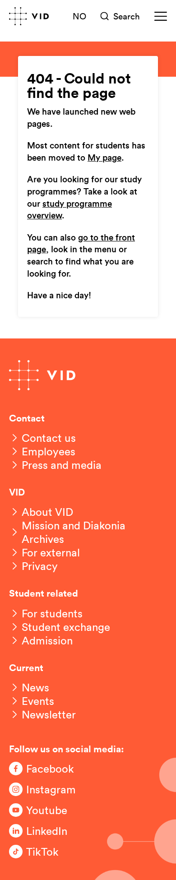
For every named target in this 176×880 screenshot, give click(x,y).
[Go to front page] (29, 16)
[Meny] (160, 16)
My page (104, 158)
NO (79, 16)
